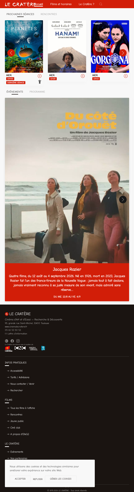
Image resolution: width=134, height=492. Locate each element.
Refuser (37, 479)
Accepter (20, 478)
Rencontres (16, 414)
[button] (100, 4)
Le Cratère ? (86, 4)
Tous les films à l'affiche (22, 408)
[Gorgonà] (110, 51)
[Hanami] (67, 51)
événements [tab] (15, 91)
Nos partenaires (18, 458)
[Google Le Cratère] (6, 341)
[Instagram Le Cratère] (18, 341)
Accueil (38, 4)
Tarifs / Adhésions (19, 377)
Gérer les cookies (60, 478)
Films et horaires (60, 4)
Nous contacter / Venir (22, 383)
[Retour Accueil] (20, 4)
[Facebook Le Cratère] (12, 341)
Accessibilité (16, 370)
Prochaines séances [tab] (20, 14)
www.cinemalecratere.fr (16, 326)
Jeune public (17, 421)
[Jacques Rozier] (67, 199)
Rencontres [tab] (49, 14)
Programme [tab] (37, 91)
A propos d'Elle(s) (19, 434)
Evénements (16, 451)
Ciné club (15, 427)
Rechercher (16, 390)
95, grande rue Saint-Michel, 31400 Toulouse (27, 323)
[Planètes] (24, 53)
